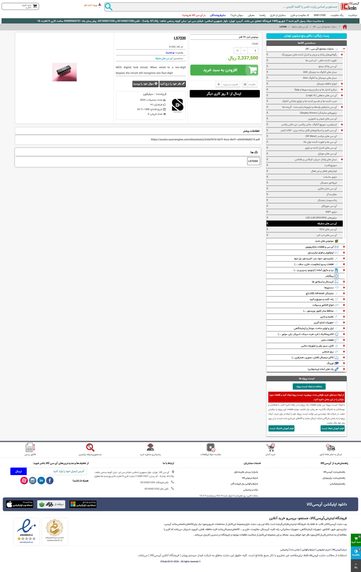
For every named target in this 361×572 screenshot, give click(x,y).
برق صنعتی (328, 352)
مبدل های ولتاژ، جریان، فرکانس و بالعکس (316, 159)
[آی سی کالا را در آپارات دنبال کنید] (24, 481)
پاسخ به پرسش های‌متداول (246, 472)
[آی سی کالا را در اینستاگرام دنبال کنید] (33, 481)
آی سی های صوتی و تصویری (322, 119)
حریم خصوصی (323, 550)
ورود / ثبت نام (90, 5)
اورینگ (330, 363)
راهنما (262, 15)
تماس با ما (295, 550)
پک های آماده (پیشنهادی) (321, 369)
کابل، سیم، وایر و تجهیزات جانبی (317, 346)
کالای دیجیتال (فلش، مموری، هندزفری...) (313, 357)
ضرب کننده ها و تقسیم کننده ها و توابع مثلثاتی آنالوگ (309, 101)
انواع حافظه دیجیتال (327, 84)
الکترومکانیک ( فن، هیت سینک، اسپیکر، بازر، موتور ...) (306, 334)
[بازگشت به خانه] (343, 26)
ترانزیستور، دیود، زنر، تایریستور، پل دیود (314, 258)
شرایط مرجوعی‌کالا (250, 478)
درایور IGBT (331, 212)
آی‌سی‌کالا (313, 555)
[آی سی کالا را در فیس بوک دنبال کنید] (50, 481)
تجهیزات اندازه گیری (324, 322)
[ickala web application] (83, 504)
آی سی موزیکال (329, 206)
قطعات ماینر (327, 340)
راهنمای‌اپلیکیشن (337, 484)
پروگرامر (329, 276)
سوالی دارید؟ (237, 15)
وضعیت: (178, 52)
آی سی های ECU (328, 229)
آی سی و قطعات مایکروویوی (319, 247)
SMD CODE (320, 15)
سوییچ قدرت (330, 165)
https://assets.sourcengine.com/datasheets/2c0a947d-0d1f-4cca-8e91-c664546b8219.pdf (205, 139)
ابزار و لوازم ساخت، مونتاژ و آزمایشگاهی (314, 328)
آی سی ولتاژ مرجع (328, 66)
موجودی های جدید (324, 241)
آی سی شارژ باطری (327, 189)
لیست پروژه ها (307, 378)
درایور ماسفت (330, 177)
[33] (19, 504)
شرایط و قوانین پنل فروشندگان (244, 484)
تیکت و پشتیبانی (250, 490)
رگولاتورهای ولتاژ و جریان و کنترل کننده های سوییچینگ (309, 55)
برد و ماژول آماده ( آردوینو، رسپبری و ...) (314, 270)
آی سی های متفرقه (300, 27)
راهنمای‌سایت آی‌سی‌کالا (334, 472)
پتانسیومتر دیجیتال (327, 200)
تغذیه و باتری (327, 317)
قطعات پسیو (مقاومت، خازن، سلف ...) (314, 264)
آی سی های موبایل (327, 154)
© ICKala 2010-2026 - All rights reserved (180, 561)
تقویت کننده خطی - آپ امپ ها (321, 60)
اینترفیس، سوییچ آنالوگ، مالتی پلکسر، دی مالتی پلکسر (309, 124)
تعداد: (255, 43)
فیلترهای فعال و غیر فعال (324, 171)
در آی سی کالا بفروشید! (193, 15)
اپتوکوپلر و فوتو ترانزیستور (321, 253)
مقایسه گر (331, 194)
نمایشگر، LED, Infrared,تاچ (320, 293)
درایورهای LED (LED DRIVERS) (321, 218)
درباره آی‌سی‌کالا (339, 550)
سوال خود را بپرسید (144, 84)
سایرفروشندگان (218, 15)
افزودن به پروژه (230, 84)
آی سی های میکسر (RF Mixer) (321, 136)
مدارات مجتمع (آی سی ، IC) (325, 27)
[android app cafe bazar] (51, 504)
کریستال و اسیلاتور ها (323, 282)
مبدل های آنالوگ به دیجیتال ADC (320, 72)
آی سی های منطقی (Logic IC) (321, 95)
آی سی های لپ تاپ (327, 235)
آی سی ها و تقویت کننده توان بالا (320, 142)
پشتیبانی (284, 550)
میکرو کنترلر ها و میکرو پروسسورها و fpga (315, 90)
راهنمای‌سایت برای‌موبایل (334, 478)
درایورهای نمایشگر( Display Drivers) (318, 113)
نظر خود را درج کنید (171, 84)
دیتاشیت (352, 15)
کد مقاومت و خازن (299, 15)
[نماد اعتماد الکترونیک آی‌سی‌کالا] (26, 531)
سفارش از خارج (278, 15)
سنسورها (329, 288)
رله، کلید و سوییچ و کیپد (322, 299)
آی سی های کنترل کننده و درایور (321, 148)
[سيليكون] (350, 6)
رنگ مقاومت (337, 15)
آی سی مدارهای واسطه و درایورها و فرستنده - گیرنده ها (309, 107)
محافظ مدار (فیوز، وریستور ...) (318, 311)
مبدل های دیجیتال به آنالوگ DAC (320, 78)
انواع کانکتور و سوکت (323, 305)
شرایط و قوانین (308, 550)
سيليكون (148, 94)
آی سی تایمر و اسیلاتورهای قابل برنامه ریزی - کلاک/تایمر (309, 130)
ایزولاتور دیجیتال (328, 183)
